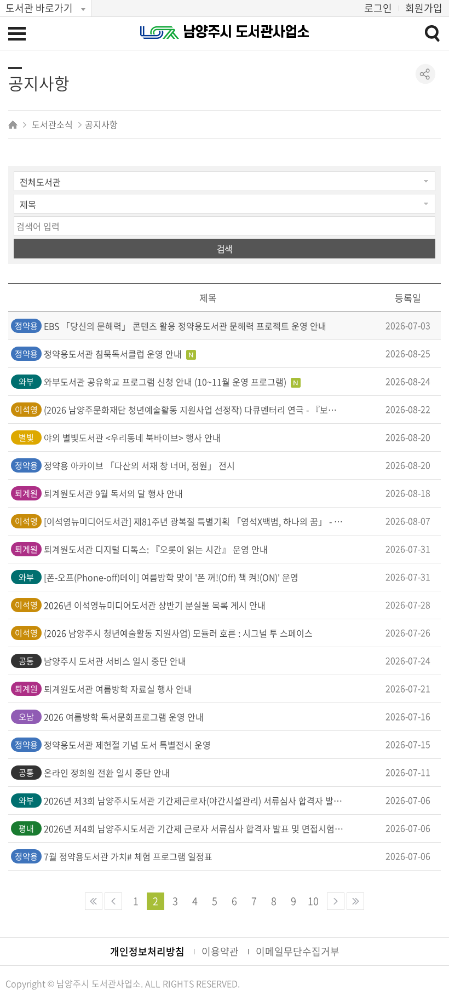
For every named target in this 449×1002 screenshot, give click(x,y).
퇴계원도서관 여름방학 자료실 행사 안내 (118, 688)
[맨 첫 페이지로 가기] (93, 901)
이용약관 (220, 951)
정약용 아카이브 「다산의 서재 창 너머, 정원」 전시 (139, 465)
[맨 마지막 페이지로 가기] (355, 901)
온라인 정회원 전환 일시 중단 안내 (107, 772)
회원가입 (423, 8)
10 (313, 901)
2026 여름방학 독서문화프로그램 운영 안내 (124, 716)
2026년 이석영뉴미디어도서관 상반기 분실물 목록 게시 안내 (155, 605)
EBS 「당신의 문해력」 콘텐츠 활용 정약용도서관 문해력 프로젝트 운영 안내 (185, 325)
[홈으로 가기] (14, 124)
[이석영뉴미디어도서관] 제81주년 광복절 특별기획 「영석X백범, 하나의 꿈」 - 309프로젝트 (194, 521)
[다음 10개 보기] (335, 901)
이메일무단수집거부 (297, 951)
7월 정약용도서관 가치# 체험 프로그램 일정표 (128, 856)
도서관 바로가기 (39, 8)
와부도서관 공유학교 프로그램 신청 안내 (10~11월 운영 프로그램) (166, 381)
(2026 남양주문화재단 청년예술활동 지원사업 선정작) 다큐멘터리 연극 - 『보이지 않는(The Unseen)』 (194, 409)
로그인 (378, 8)
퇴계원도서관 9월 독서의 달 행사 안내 (113, 493)
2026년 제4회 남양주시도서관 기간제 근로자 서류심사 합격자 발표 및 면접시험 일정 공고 (194, 828)
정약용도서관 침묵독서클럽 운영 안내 (114, 353)
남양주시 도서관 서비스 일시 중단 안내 (115, 660)
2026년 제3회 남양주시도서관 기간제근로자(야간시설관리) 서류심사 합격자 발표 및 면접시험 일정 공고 (194, 800)
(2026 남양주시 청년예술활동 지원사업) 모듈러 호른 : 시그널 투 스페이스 (178, 633)
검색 (224, 248)
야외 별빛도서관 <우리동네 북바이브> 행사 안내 (132, 437)
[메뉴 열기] (17, 33)
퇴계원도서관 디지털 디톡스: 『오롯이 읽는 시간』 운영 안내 (156, 549)
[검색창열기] (432, 33)
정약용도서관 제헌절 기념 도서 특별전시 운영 (127, 744)
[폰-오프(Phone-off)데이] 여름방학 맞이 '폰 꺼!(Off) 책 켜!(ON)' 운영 (171, 577)
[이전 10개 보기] (113, 901)
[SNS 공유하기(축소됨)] (426, 74)
